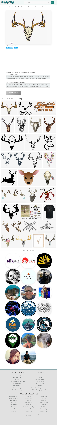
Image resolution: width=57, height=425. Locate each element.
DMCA (15, 47)
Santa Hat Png (13, 400)
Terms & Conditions (39, 379)
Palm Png (28, 396)
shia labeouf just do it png (17, 381)
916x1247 (45, 167)
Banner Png (43, 411)
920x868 (3, 185)
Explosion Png (28, 409)
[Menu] (52, 2)
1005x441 (3, 202)
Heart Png (13, 411)
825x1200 (45, 150)
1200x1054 (4, 114)
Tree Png (28, 400)
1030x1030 (48, 247)
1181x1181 (30, 167)
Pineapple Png (44, 402)
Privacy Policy (40, 383)
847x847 (27, 150)
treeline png (17, 375)
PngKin (13, 407)
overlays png (17, 388)
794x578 (23, 218)
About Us (40, 375)
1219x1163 (42, 202)
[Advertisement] (28, 59)
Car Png (43, 398)
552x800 (17, 132)
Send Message (9, 47)
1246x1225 (21, 114)
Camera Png (28, 398)
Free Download (14, 93)
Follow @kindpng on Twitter (40, 390)
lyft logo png (17, 377)
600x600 (3, 231)
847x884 (3, 247)
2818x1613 (4, 167)
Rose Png (13, 402)
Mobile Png (13, 409)
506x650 (45, 132)
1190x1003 (18, 247)
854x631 (3, 150)
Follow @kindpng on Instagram (40, 388)
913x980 (43, 185)
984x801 (25, 231)
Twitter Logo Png (13, 398)
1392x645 (36, 114)
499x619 (3, 132)
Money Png (44, 396)
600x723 (46, 218)
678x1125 (29, 202)
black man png (17, 385)
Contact (40, 377)
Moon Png (28, 404)
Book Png (43, 407)
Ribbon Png (13, 404)
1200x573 (40, 231)
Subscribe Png (13, 396)
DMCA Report (40, 381)
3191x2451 (21, 185)
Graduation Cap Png (28, 407)
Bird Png (43, 400)
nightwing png (17, 383)
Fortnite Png (28, 411)
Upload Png (40, 385)
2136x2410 (14, 231)
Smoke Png (28, 402)
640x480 (3, 218)
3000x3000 (36, 247)
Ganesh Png (43, 409)
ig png (17, 379)
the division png (17, 390)
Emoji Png (43, 404)
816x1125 (31, 132)
